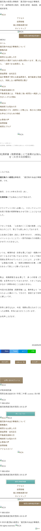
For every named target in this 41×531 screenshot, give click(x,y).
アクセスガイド (6, 449)
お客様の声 (4, 120)
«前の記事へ (5, 362)
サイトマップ (20, 28)
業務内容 (3, 50)
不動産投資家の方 (7, 435)
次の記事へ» (36, 362)
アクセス (20, 18)
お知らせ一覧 (20, 362)
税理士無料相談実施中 (32, 36)
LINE (33, 351)
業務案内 (3, 425)
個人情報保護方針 (20, 25)
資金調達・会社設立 (8, 432)
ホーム (2, 43)
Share (6, 351)
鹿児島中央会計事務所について (13, 47)
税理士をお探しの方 (8, 428)
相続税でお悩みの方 (8, 439)
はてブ (24, 351)
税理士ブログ (5, 126)
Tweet (15, 351)
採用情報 (20, 22)
